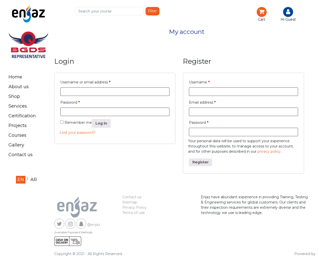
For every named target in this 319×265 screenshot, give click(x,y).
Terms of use (133, 212)
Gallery (16, 145)
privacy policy (269, 151)
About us (18, 86)
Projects (17, 125)
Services (17, 106)
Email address (202, 102)
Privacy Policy (134, 207)
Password (70, 102)
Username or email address (85, 82)
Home (15, 77)
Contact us (20, 154)
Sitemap (129, 202)
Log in (101, 123)
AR (33, 179)
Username (199, 82)
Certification (22, 116)
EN (20, 179)
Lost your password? (77, 132)
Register (200, 162)
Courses (17, 135)
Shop (14, 96)
